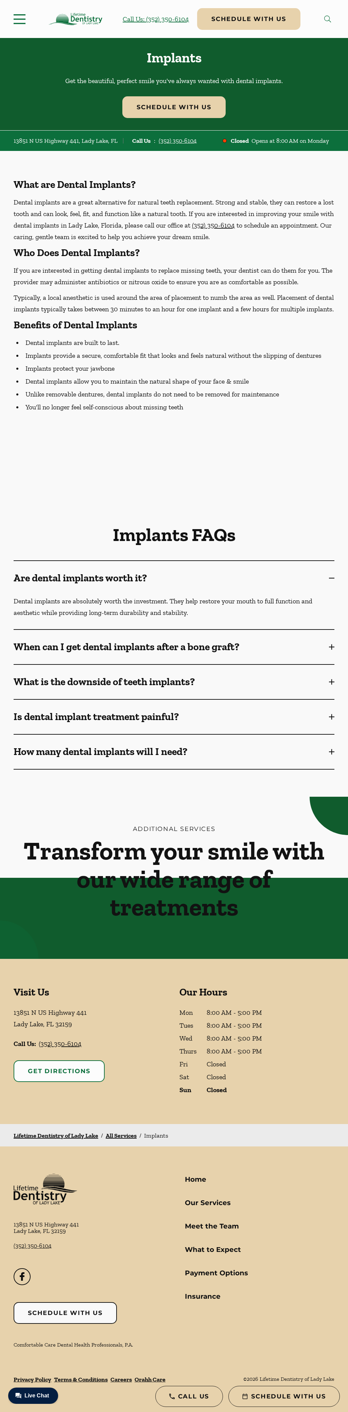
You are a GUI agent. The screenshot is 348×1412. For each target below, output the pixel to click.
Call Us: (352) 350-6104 (156, 19)
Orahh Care (150, 1379)
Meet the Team (212, 1226)
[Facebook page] (22, 1276)
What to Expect (213, 1249)
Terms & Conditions (81, 1379)
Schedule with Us (248, 19)
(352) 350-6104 (178, 140)
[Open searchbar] (327, 19)
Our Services (208, 1203)
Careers (121, 1379)
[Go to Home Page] (75, 19)
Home (195, 1179)
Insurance (203, 1296)
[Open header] (21, 19)
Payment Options (216, 1273)
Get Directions (59, 1071)
